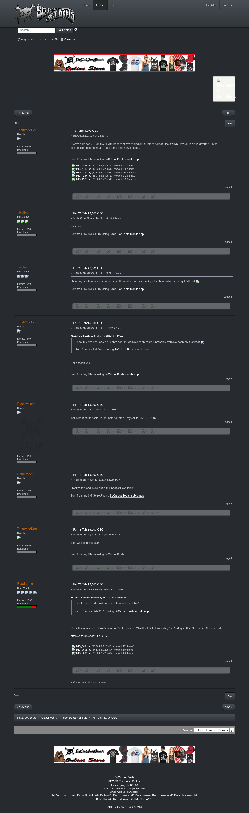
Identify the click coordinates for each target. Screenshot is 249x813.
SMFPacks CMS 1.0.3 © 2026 (124, 807)
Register (211, 5)
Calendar (70, 39)
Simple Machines (137, 788)
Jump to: (188, 730)
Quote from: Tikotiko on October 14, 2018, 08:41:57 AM (97, 336)
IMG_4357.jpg (83, 172)
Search (66, 30)
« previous (23, 113)
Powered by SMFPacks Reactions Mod (137, 795)
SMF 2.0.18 (108, 788)
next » (228, 113)
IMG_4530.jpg (83, 179)
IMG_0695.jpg (83, 649)
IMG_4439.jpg (83, 169)
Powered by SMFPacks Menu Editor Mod (177, 795)
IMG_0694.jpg (83, 646)
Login (226, 5)
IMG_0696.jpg (83, 653)
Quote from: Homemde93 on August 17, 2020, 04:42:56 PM (98, 597)
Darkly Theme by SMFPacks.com (112, 798)
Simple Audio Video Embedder (124, 792)
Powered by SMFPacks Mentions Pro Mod (97, 795)
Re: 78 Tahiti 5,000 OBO (88, 213)
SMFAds (55, 795)
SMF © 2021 (122, 788)
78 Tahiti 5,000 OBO (85, 130)
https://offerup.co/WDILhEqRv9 (90, 636)
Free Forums (69, 795)
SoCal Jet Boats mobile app (122, 159)
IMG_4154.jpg (83, 175)
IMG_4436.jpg (83, 165)
